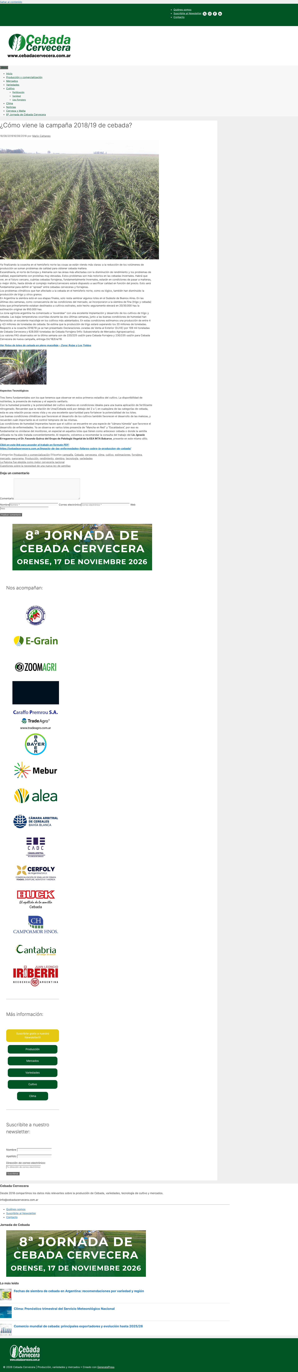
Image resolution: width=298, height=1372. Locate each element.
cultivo (110, 454)
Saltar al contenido (11, 1)
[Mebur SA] (35, 780)
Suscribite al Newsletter (187, 13)
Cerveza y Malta (15, 110)
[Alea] (35, 806)
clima (101, 454)
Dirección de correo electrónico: (26, 1162)
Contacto (179, 17)
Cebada (79, 454)
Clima (9, 103)
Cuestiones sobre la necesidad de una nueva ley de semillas (35, 465)
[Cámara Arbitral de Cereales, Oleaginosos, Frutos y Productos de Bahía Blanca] (35, 832)
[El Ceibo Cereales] (35, 626)
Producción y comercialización (24, 77)
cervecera (91, 454)
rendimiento (47, 458)
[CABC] (35, 857)
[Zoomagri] (35, 677)
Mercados (12, 81)
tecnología (72, 458)
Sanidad (16, 96)
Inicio (9, 73)
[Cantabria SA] (35, 960)
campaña (67, 454)
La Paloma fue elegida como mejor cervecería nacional (32, 462)
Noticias (11, 107)
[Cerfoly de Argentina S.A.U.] (35, 883)
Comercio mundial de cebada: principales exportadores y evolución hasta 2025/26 (78, 1326)
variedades (86, 458)
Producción (31, 458)
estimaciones (122, 454)
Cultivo (10, 88)
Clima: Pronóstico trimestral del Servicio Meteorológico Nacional (64, 1309)
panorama (18, 458)
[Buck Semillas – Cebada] (35, 909)
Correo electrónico (70, 504)
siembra (59, 458)
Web (132, 504)
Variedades (12, 84)
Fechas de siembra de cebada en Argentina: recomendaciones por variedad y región (79, 1291)
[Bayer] (35, 755)
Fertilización (18, 92)
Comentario (7, 498)
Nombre (4, 504)
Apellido (11, 1156)
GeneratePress (105, 1367)
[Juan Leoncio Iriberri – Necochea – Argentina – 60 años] (35, 986)
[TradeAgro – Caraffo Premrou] (35, 729)
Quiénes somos (182, 9)
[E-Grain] (35, 652)
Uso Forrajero (19, 99)
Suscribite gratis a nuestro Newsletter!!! (32, 1035)
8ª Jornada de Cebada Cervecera (26, 114)
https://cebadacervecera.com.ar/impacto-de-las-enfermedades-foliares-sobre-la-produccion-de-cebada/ (65, 448)
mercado (5, 458)
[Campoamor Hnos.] (35, 935)
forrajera (137, 454)
